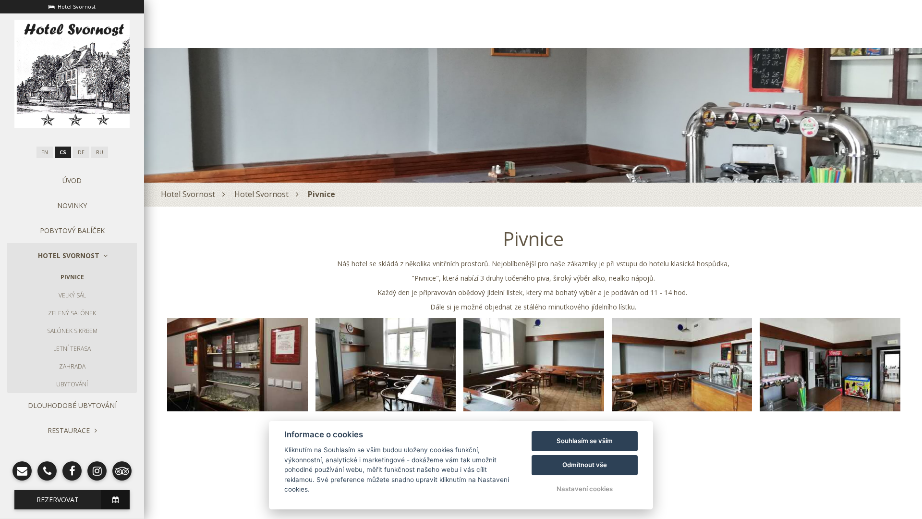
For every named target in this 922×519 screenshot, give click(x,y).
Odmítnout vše (584, 465)
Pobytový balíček (72, 230)
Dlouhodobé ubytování (72, 405)
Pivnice (72, 277)
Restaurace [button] (69, 430)
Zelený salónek (72, 313)
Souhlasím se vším (585, 441)
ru (99, 152)
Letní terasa (72, 349)
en (44, 152)
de (81, 152)
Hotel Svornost (188, 194)
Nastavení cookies (585, 489)
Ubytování (72, 384)
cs (63, 152)
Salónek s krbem (72, 331)
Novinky (72, 205)
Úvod (72, 180)
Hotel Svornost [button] (68, 255)
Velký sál (72, 295)
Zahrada (72, 366)
